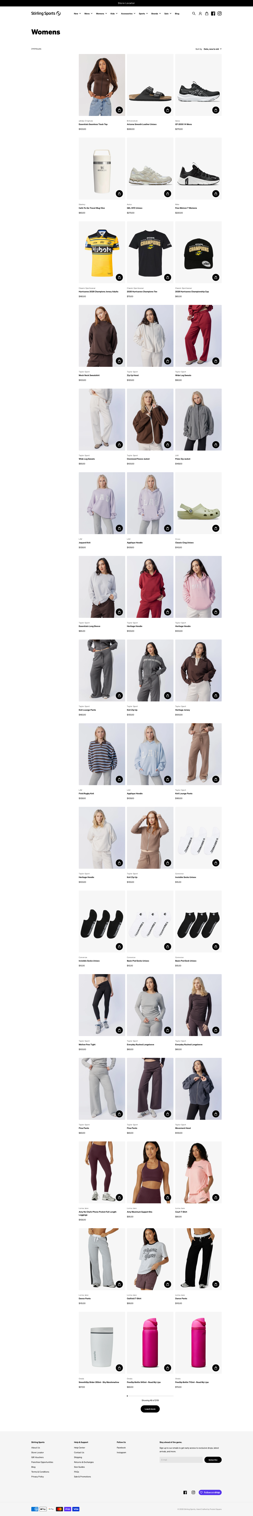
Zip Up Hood (133, 375)
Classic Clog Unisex (184, 542)
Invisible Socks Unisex (185, 877)
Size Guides (79, 1467)
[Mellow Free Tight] (102, 1005)
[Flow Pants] (102, 1089)
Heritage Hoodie (134, 626)
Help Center (79, 1447)
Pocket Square (216, 1509)
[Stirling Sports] (46, 13)
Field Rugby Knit (86, 793)
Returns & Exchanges (84, 1462)
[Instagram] (219, 13)
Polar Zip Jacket (182, 458)
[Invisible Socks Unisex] (198, 838)
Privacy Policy (37, 1476)
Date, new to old (211, 49)
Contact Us (79, 1452)
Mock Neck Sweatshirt (89, 375)
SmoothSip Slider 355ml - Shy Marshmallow (99, 1382)
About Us (35, 1447)
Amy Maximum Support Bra (139, 1211)
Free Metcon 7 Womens (186, 208)
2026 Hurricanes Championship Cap (192, 291)
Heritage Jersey (182, 709)
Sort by (199, 49)
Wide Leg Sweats (183, 375)
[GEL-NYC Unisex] (150, 169)
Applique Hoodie (135, 542)
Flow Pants (84, 1128)
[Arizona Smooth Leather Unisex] (150, 85)
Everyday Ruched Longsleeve (140, 1044)
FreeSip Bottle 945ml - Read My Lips (144, 1382)
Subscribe (213, 1460)
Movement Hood (183, 1128)
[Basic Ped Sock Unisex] (198, 921)
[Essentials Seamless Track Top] (102, 85)
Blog (33, 1467)
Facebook (121, 1447)
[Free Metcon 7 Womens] (198, 169)
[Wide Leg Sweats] (198, 336)
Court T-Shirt (181, 1211)
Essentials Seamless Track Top (93, 124)
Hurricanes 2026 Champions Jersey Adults (98, 291)
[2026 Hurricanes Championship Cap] (198, 252)
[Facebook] (213, 13)
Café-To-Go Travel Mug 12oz (92, 208)
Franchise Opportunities (42, 1462)
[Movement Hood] (198, 1089)
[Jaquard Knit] (102, 503)
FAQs (76, 1471)
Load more (150, 1409)
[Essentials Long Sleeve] (102, 587)
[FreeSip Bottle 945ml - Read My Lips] (150, 1343)
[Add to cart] (119, 110)
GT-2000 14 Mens (183, 124)
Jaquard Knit (84, 542)
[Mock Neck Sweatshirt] (102, 336)
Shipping (78, 1457)
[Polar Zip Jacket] (198, 420)
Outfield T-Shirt (134, 1298)
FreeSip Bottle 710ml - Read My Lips (192, 1382)
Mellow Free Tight (87, 1044)
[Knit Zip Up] (150, 670)
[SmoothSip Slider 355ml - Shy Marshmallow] (102, 1343)
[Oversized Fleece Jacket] (150, 420)
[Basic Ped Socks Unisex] (150, 921)
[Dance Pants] (102, 1259)
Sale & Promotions (82, 1476)
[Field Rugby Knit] (102, 754)
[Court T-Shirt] (198, 1172)
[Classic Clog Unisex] (198, 503)
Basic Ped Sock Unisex (185, 960)
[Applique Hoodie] (150, 503)
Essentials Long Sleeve (89, 626)
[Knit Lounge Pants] (102, 670)
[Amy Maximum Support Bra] (150, 1172)
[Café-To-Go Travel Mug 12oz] (102, 169)
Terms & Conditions (40, 1471)
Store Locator (37, 1452)
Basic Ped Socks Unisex (138, 960)
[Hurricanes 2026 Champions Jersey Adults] (102, 252)
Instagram (121, 1452)
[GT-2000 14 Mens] (198, 85)
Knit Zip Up (132, 709)
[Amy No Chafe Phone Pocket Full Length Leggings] (102, 1172)
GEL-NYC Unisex (134, 208)
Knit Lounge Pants (87, 709)
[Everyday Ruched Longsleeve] (150, 1005)
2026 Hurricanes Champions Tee (142, 291)
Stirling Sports (189, 1509)
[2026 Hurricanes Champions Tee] (150, 252)
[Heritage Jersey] (198, 670)
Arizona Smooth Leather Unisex (142, 124)
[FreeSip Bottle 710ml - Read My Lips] (198, 1343)
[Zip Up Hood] (150, 336)
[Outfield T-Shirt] (150, 1259)
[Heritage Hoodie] (150, 587)
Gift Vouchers (37, 1457)
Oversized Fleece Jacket (138, 458)
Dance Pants (85, 1298)
